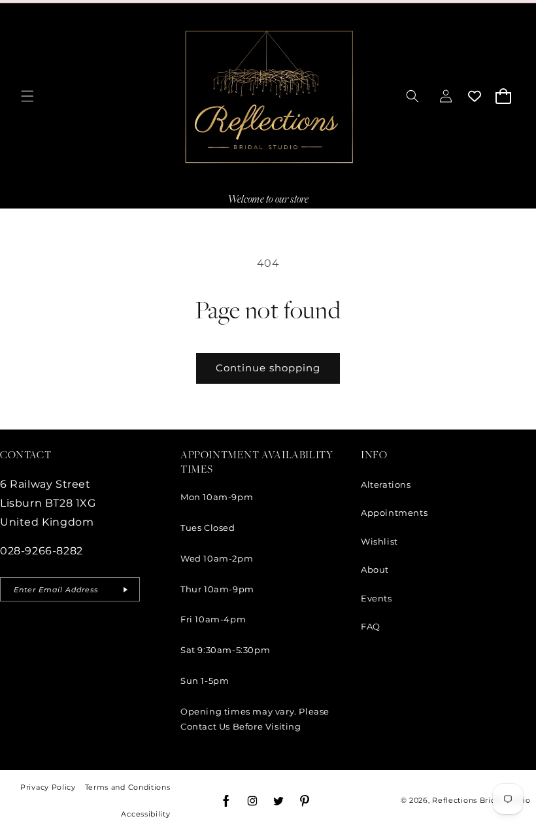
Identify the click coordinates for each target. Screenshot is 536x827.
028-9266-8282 (41, 551)
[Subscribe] (124, 589)
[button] (27, 96)
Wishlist (379, 541)
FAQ (370, 626)
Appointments (394, 512)
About (375, 569)
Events (376, 598)
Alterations (386, 484)
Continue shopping (268, 368)
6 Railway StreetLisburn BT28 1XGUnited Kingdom (48, 503)
